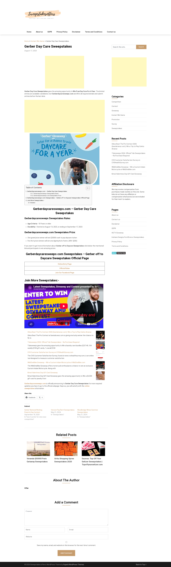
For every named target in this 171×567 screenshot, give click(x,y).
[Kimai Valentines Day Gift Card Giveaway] (100, 375)
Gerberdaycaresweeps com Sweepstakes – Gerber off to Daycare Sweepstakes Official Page (58, 198)
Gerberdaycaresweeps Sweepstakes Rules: (46, 193)
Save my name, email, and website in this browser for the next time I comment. (66, 545)
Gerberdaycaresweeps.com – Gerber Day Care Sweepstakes (47, 191)
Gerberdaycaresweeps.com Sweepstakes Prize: (48, 195)
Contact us (111, 32)
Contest (115, 106)
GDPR (49, 32)
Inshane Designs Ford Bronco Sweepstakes (128, 237)
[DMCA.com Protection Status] (119, 254)
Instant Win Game (37, 41)
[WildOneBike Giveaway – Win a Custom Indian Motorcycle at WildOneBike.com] (100, 365)
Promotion (116, 119)
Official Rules (64, 268)
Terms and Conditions (93, 32)
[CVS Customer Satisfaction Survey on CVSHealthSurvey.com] (100, 355)
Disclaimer (76, 32)
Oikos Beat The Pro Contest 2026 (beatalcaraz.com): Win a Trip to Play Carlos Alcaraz (59, 332)
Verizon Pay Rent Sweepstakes (62, 410)
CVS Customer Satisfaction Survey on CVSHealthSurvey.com (50, 352)
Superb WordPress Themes (73, 564)
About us (39, 32)
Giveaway (115, 111)
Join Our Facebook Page (64, 273)
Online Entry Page (64, 264)
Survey (114, 124)
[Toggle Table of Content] (86, 188)
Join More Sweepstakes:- (35, 200)
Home (29, 32)
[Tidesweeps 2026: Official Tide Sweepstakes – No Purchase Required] (100, 345)
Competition (116, 102)
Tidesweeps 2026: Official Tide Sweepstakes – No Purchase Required (53, 342)
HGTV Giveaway (117, 233)
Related (32, 202)
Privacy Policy (62, 32)
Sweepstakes (117, 128)
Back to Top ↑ (141, 564)
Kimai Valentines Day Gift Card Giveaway (43, 373)
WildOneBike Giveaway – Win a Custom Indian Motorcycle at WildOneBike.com (56, 362)
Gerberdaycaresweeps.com (35, 383)
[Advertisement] (64, 72)
